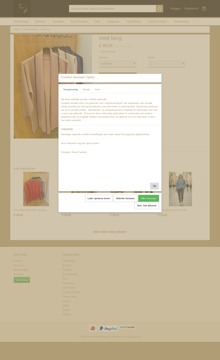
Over (97, 89)
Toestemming (70, 89)
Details (86, 89)
